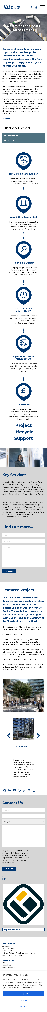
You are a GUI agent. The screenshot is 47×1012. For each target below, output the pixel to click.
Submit (9, 571)
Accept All (23, 994)
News (4, 963)
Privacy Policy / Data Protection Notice (18, 953)
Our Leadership (8, 948)
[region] (23, 991)
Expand (6, 119)
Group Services (8, 967)
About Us (6, 946)
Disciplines (6, 965)
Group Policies (8, 951)
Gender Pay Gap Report (12, 955)
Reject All (23, 1007)
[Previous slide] (8, 735)
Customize (23, 1000)
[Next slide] (38, 735)
